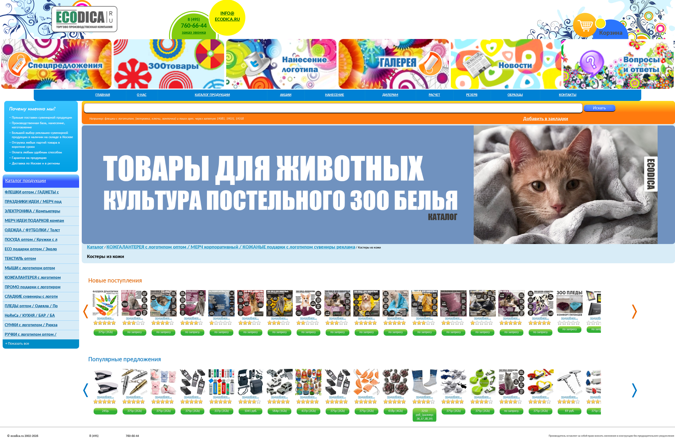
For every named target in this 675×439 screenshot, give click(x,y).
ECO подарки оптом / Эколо (31, 249)
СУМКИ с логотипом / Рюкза (31, 325)
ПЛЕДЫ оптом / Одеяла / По (31, 306)
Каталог (95, 247)
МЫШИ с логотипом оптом (30, 268)
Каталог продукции (25, 180)
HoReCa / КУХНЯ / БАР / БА (30, 316)
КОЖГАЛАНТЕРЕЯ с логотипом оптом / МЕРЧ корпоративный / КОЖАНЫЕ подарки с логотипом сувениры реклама (231, 247)
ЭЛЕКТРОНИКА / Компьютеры (32, 211)
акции (285, 95)
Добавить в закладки (545, 118)
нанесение (334, 95)
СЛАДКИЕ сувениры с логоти (31, 297)
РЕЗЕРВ (472, 95)
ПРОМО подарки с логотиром (32, 287)
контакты (567, 95)
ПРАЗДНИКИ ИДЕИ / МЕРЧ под (33, 202)
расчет (434, 95)
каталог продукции (212, 95)
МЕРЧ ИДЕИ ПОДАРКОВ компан (34, 221)
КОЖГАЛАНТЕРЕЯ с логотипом (33, 278)
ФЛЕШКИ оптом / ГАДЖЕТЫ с (32, 192)
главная (102, 95)
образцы (515, 95)
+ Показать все (17, 344)
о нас (141, 95)
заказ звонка (194, 33)
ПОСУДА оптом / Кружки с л (31, 240)
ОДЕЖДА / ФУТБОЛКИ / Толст (32, 230)
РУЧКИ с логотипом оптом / (30, 335)
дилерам (390, 95)
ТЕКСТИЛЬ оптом (20, 259)
